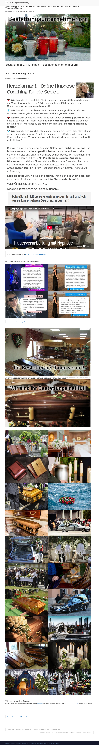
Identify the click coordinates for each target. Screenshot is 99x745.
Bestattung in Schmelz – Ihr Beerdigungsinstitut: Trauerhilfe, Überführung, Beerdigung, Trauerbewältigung (34, 729)
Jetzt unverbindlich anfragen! (16, 322)
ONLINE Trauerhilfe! (85, 3)
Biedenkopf (40, 703)
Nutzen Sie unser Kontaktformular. (17, 717)
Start (73, 3)
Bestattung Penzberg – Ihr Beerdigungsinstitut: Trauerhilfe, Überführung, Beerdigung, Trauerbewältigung (65, 732)
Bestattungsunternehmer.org (19, 3)
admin (32, 11)
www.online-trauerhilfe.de (35, 254)
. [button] (66, 378)
